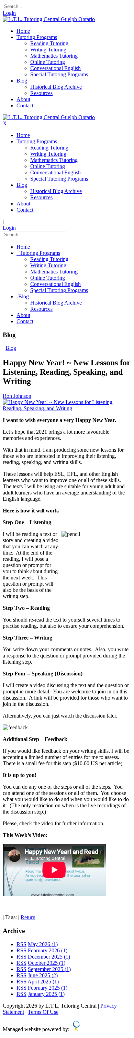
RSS (21, 944)
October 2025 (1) (46, 963)
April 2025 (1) (43, 981)
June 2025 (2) (43, 975)
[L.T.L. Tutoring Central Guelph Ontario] (49, 19)
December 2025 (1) (49, 957)
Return (28, 917)
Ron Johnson (17, 396)
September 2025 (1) (49, 969)
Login (9, 13)
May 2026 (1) (43, 944)
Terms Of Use (43, 1012)
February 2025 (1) (47, 988)
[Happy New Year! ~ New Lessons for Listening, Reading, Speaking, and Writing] (67, 408)
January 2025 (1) (46, 994)
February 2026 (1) (47, 950)
